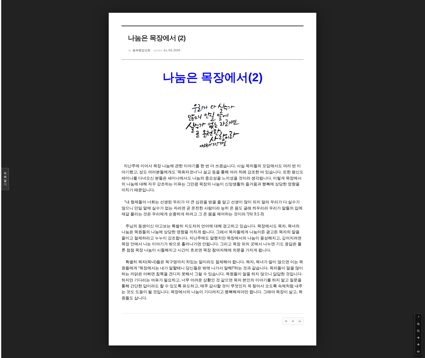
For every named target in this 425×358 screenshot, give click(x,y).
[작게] (418, 330)
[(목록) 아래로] (418, 344)
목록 (5, 179)
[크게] (418, 323)
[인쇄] (418, 351)
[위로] (418, 337)
